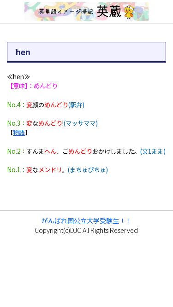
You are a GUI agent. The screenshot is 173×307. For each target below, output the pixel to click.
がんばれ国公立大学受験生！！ (87, 220)
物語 (19, 132)
